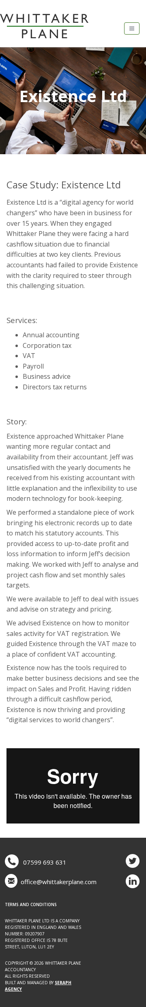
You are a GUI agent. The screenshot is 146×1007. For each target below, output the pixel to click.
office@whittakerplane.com (59, 882)
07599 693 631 (45, 862)
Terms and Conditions (31, 904)
